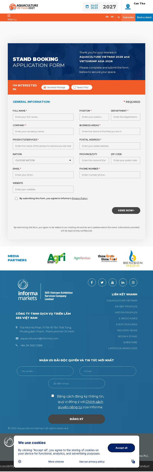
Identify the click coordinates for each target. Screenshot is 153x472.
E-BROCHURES (128, 318)
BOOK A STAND (127, 336)
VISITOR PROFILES (126, 312)
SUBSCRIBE (130, 342)
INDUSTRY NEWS (127, 330)
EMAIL (17, 168)
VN (112, 17)
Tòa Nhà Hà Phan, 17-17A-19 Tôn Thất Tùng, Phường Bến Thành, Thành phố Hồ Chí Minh (47, 329)
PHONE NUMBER (89, 168)
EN (107, 17)
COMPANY (19, 125)
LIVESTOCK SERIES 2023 (122, 348)
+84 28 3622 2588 (31, 345)
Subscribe (128, 17)
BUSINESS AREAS (89, 125)
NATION (24, 157)
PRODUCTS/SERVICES (26, 139)
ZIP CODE (116, 154)
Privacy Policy (79, 198)
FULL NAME (20, 110)
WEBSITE (18, 183)
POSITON (85, 110)
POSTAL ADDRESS (90, 139)
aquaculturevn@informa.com (39, 338)
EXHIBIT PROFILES (126, 306)
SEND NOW (125, 210)
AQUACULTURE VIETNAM (122, 300)
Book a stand (144, 17)
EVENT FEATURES (126, 324)
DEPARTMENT (119, 110)
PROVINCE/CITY (88, 154)
